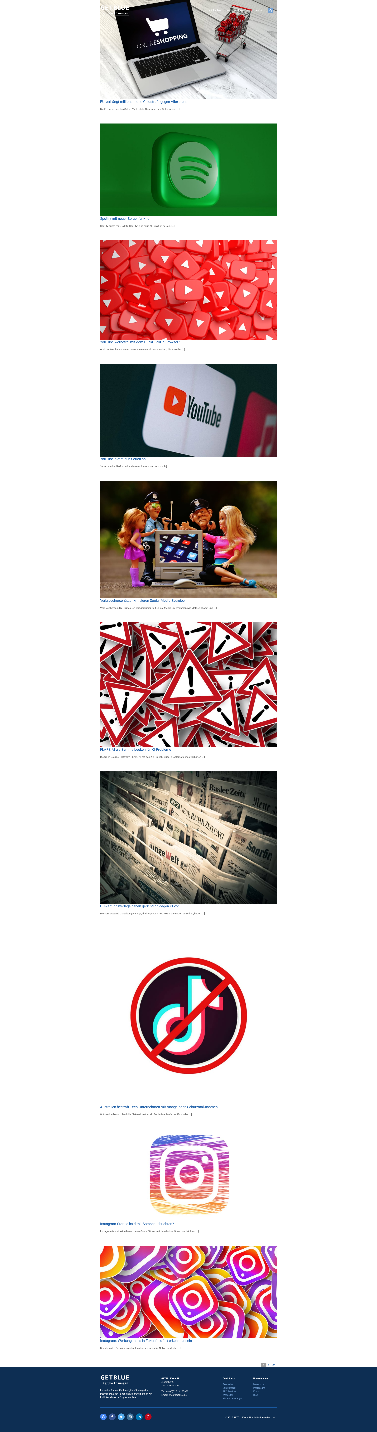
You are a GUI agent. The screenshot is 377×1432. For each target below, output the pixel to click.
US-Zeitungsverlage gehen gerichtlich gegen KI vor (139, 906)
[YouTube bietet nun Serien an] (188, 410)
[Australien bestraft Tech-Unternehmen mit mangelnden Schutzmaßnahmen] (188, 1016)
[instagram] (130, 1416)
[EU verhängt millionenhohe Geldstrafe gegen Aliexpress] (188, 49)
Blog (255, 1395)
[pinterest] (148, 1416)
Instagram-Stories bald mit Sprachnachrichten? (137, 1224)
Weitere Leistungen (232, 1398)
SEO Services (229, 1391)
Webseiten (228, 1395)
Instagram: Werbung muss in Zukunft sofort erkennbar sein (146, 1341)
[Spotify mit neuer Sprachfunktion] (188, 170)
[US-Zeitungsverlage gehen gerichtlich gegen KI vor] (188, 837)
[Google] (103, 1417)
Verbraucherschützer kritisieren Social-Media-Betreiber (143, 601)
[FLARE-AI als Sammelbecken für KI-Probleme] (188, 684)
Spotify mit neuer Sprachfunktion (125, 219)
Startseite (228, 1384)
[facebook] (112, 1416)
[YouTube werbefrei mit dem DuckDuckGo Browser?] (188, 290)
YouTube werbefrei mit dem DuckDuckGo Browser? (140, 342)
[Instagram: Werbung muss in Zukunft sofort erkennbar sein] (188, 1292)
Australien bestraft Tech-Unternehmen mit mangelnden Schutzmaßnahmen (159, 1107)
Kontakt (257, 1391)
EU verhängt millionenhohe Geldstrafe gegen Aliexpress (143, 102)
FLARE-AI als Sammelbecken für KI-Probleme (135, 750)
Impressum (259, 1388)
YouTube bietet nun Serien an (123, 459)
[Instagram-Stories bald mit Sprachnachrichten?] (188, 1175)
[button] (270, 10)
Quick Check (229, 1388)
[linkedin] (139, 1416)
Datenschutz (259, 1384)
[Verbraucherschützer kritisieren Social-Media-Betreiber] (188, 539)
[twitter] (121, 1416)
